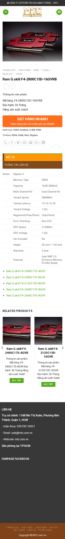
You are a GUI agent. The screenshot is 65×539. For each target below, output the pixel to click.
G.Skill (46, 70)
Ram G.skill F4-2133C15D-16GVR (48, 352)
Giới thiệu (27, 527)
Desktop (8, 73)
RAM (36, 70)
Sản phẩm (24, 70)
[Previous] (2, 354)
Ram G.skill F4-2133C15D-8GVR (25, 283)
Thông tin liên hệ (16, 164)
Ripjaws (34, 135)
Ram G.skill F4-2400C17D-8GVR (25, 289)
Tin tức (53, 527)
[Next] (62, 354)
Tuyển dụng (45, 530)
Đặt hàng (19, 530)
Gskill (20, 135)
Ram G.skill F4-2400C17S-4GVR (25, 271)
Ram (26, 135)
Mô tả (10, 157)
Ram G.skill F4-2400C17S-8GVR (25, 277)
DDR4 (19, 73)
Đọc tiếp (16, 380)
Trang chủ (9, 70)
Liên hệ (31, 530)
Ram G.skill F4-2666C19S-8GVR (25, 295)
